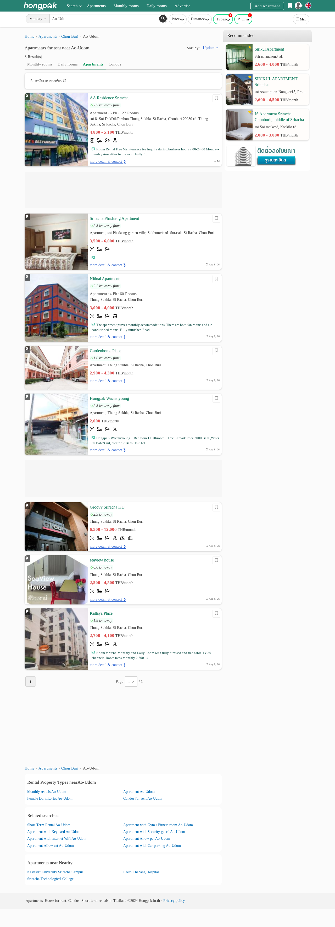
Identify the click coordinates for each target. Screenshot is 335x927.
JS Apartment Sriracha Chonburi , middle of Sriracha (279, 117)
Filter (246, 17)
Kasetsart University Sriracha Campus (55, 872)
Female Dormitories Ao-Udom (49, 798)
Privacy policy (174, 901)
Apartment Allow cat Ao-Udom (50, 846)
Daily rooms (157, 6)
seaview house (102, 560)
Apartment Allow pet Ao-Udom (146, 839)
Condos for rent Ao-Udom (142, 798)
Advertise (182, 6)
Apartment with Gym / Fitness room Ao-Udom (158, 825)
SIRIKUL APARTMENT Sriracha (276, 82)
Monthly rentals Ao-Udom (46, 792)
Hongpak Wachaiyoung (109, 398)
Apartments (96, 6)
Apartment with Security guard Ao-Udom (154, 832)
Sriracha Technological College (50, 879)
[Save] (216, 98)
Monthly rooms (126, 6)
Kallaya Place (101, 613)
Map (303, 19)
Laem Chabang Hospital (141, 872)
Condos (115, 64)
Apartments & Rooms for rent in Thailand (40, 5)
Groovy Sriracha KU (107, 507)
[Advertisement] (123, 190)
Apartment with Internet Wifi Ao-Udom (56, 839)
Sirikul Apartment (269, 49)
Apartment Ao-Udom (139, 792)
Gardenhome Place (105, 350)
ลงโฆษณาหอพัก (48, 81)
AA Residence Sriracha (109, 98)
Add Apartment (267, 6)
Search (72, 6)
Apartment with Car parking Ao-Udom (152, 846)
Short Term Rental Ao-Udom (48, 825)
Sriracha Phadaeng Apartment (114, 218)
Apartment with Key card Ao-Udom (54, 832)
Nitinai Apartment (104, 278)
